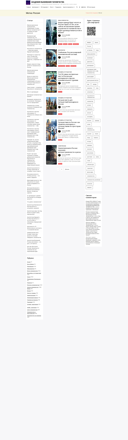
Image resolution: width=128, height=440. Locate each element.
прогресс (89, 149)
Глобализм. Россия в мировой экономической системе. (69, 53)
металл (89, 112)
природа (89, 145)
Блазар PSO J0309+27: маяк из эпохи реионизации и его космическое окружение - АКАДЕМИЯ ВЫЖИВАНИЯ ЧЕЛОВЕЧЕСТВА (93, 204)
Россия (70, 44)
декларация (90, 65)
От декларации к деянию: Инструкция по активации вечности (34, 197)
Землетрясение (31, 295)
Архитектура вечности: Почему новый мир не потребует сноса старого (34, 169)
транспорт (90, 168)
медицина (89, 109)
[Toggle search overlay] (76, 7)
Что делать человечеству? (34, 202)
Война (28, 288)
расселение (90, 153)
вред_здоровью (91, 54)
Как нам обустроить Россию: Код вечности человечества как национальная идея (33, 249)
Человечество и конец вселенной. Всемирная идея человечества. (34, 107)
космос (89, 105)
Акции (28, 262)
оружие (89, 133)
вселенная (90, 57)
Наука (28, 277)
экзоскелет (75, 44)
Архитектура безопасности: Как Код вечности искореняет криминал (34, 206)
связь (97, 156)
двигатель (90, 61)
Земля (96, 42)
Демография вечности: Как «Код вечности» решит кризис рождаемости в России (34, 183)
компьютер (90, 101)
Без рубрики (30, 264)
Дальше (67, 169)
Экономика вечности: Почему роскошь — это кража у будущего (33, 175)
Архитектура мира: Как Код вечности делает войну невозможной (34, 212)
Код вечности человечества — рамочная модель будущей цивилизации (34, 50)
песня (96, 133)
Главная (29, 7)
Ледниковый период (32, 297)
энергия (89, 187)
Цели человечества (32, 309)
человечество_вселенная (93, 179)
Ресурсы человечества (33, 285)
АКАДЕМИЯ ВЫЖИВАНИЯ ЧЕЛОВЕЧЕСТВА (47, 2)
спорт (88, 160)
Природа (29, 282)
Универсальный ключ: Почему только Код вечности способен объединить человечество (34, 235)
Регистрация (91, 7)
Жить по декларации (32, 92)
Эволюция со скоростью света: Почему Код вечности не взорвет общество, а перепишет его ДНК (34, 58)
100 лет (60, 44)
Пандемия (29, 302)
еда (88, 84)
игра (97, 88)
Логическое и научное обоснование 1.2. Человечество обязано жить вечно (34, 114)
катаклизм (90, 92)
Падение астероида (32, 300)
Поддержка (58, 7)
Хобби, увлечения (31, 307)
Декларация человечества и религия (34, 95)
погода (89, 141)
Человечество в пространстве (31, 312)
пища (88, 137)
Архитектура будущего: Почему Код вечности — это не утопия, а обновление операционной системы (34, 220)
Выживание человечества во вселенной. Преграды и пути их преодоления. (34, 101)
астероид (89, 50)
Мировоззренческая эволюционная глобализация (32, 72)
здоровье (89, 88)
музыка (89, 120)
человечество (91, 176)
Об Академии (44, 7)
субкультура (90, 164)
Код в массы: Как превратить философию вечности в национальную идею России (93, 218)
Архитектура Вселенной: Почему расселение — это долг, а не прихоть (34, 242)
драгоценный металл (92, 80)
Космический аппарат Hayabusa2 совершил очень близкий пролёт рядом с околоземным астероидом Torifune (93, 241)
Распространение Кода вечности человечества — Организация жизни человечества (93, 214)
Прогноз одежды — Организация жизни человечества (91, 224)
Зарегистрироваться (68, 7)
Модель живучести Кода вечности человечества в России (34, 65)
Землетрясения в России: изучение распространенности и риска (69, 150)
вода (97, 50)
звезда (94, 84)
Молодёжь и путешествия (34, 273)
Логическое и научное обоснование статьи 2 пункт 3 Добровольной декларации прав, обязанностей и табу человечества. (33, 132)
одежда (65, 44)
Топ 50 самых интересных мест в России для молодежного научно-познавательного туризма (68, 77)
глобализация (62, 65)
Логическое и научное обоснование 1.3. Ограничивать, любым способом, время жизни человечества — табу (33, 122)
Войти (84, 7)
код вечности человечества (90, 96)
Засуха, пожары (31, 293)
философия (73, 65)
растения (89, 156)
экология (89, 183)
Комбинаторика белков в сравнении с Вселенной (92, 209)
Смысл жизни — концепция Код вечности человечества (34, 88)
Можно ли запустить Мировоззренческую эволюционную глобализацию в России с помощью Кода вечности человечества (34, 80)
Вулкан (29, 291)
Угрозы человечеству (32, 287)
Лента (51, 7)
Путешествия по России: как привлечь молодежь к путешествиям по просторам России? (69, 125)
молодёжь (90, 116)
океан (88, 124)
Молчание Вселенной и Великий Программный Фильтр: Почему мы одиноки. (33, 190)
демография (90, 76)
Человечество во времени (34, 315)
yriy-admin (68, 34)
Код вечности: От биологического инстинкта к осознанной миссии (34, 228)
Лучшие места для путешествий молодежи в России (68, 102)
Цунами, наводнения (32, 304)
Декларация (35, 7)
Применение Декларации (34, 279)
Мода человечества (32, 271)
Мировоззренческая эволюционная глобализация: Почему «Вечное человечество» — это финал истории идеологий (34, 29)
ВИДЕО (89, 42)
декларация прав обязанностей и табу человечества (92, 71)
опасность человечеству (90, 129)
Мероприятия (30, 268)
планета (96, 137)
